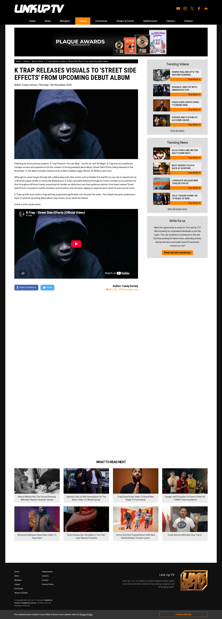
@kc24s (113, 289)
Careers (170, 21)
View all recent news (177, 209)
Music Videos (37, 61)
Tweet (49, 287)
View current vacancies (177, 252)
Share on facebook (27, 287)
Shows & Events (125, 21)
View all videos (177, 131)
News (48, 21)
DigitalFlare (48, 600)
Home (32, 21)
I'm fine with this (183, 614)
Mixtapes (65, 21)
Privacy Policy (47, 584)
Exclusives (101, 21)
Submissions (150, 21)
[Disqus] (76, 334)
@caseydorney (130, 289)
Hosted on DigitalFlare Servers (25, 603)
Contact (188, 21)
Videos (83, 21)
